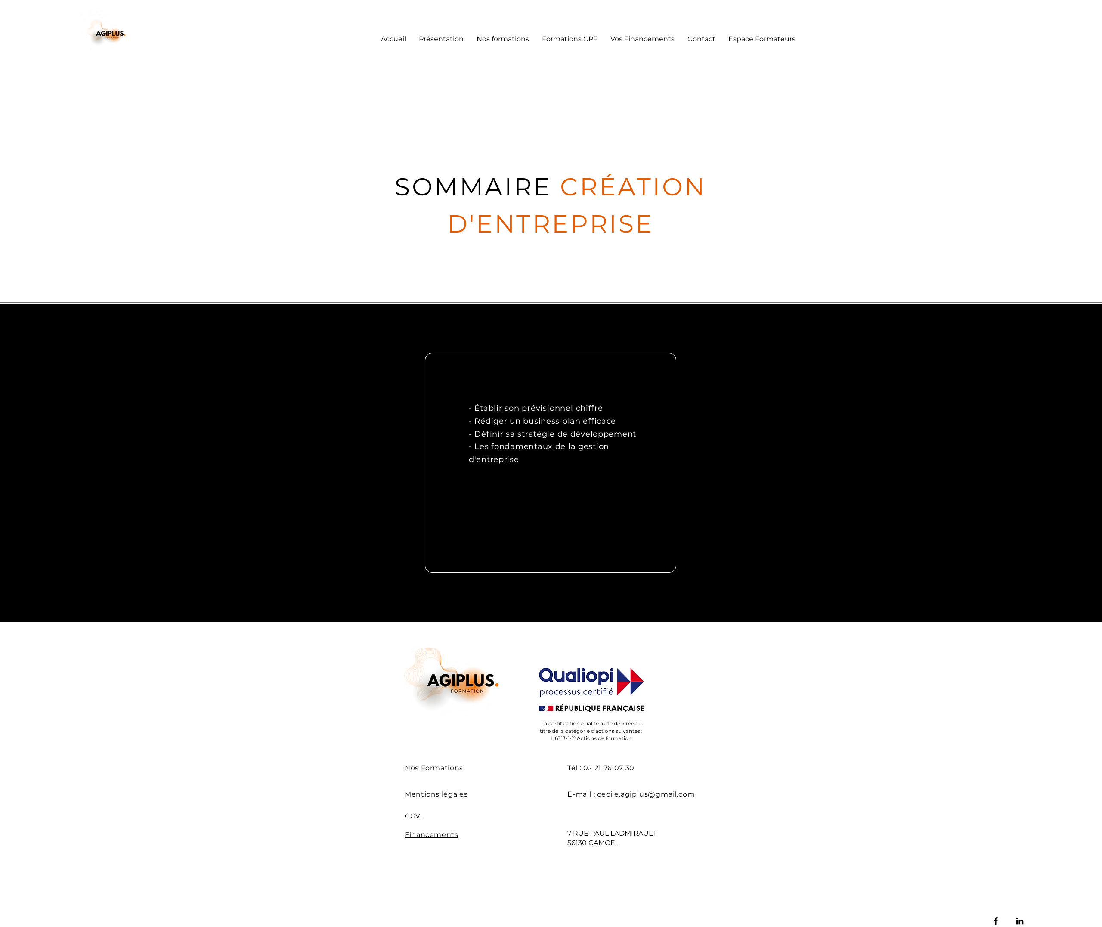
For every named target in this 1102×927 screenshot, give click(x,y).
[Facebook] (996, 921)
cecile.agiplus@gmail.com (646, 794)
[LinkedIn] (1020, 921)
